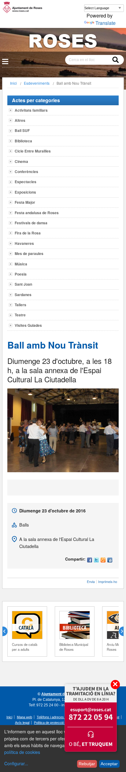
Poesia (21, 274)
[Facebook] (89, 560)
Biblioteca (23, 141)
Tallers (20, 304)
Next (119, 631)
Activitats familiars (31, 110)
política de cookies (22, 752)
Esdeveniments (37, 83)
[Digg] (109, 560)
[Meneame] (103, 560)
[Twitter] (96, 560)
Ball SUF (22, 130)
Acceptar (109, 763)
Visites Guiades (28, 325)
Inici (13, 83)
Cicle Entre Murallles (33, 151)
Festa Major (25, 202)
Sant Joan (23, 284)
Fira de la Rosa (28, 233)
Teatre (20, 315)
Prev (7, 631)
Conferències (26, 171)
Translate (105, 22)
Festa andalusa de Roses (37, 212)
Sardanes (23, 294)
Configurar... (16, 763)
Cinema (21, 161)
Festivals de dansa (31, 223)
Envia (91, 581)
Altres (20, 120)
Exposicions (25, 192)
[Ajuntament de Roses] (63, 42)
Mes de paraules (29, 253)
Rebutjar (87, 763)
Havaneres (24, 243)
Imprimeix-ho (107, 581)
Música (21, 264)
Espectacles (25, 181)
